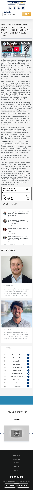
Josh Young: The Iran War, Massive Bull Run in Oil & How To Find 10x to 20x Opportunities (18, 213)
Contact (16, 470)
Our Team (16, 455)
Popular (14, 204)
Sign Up (26, 14)
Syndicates (16, 466)
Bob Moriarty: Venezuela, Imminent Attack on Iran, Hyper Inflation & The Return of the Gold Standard (18, 238)
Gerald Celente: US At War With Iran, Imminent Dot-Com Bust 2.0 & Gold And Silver (19, 230)
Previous (2, 433)
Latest (6, 204)
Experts (16, 463)
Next (31, 433)
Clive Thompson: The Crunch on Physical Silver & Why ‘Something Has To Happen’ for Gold (18, 221)
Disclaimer (16, 459)
